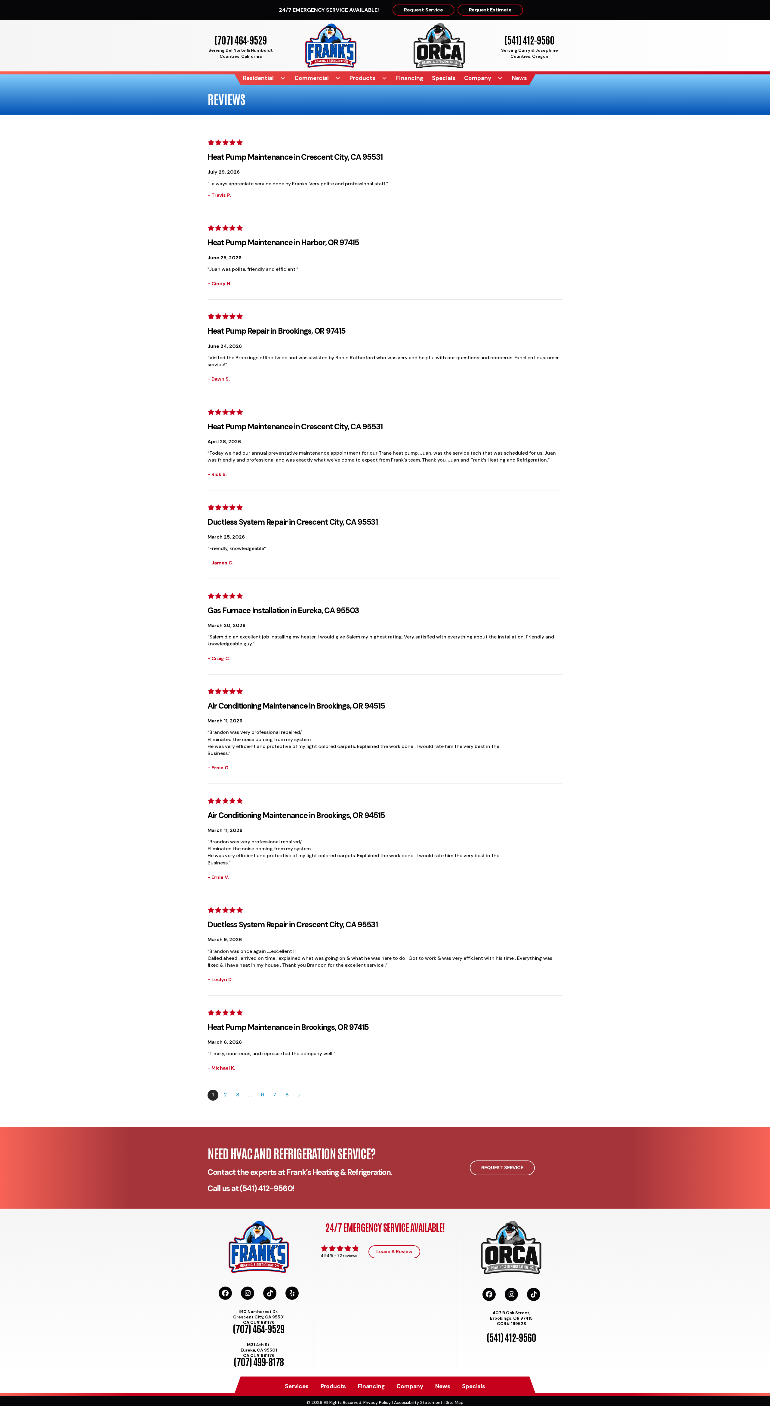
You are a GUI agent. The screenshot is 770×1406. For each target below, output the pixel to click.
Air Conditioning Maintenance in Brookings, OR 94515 (296, 706)
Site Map (455, 1402)
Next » (299, 1095)
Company (477, 78)
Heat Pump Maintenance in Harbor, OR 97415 (283, 242)
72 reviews (347, 1255)
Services (296, 1386)
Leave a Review (394, 1251)
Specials (443, 78)
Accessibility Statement (418, 1402)
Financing (409, 78)
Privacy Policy (377, 1402)
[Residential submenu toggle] (283, 78)
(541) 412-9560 (529, 39)
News (519, 78)
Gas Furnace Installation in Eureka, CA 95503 (283, 610)
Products (362, 78)
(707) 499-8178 (259, 1361)
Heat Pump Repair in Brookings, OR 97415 (276, 331)
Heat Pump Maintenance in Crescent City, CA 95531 (295, 157)
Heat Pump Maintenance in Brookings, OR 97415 (288, 1027)
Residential (258, 78)
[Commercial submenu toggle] (338, 78)
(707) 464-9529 (240, 39)
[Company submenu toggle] (500, 78)
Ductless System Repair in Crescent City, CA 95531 (293, 522)
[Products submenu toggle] (384, 78)
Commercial (311, 78)
